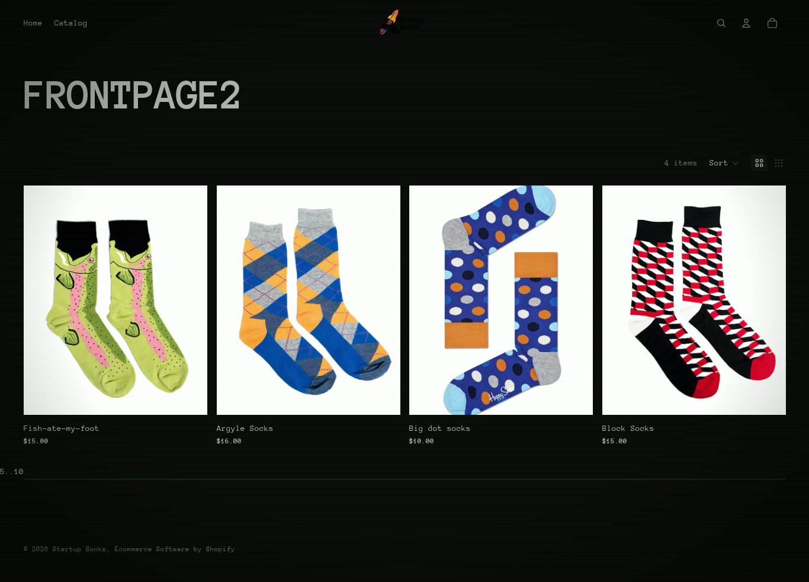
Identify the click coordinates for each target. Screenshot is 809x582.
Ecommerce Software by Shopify (175, 549)
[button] (724, 163)
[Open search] (721, 23)
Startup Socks (80, 549)
